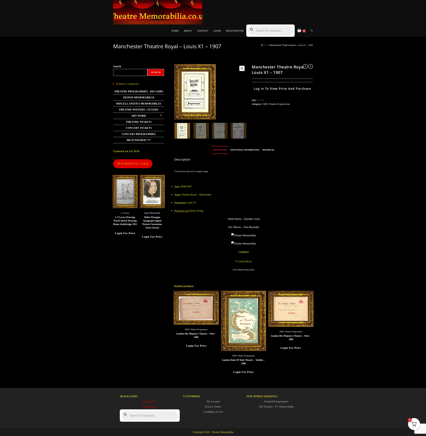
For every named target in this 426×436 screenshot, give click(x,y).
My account (213, 401)
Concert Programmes (139, 134)
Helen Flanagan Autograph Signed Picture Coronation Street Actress (152, 222)
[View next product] (310, 66)
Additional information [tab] (244, 149)
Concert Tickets (139, 127)
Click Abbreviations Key (243, 269)
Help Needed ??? (139, 140)
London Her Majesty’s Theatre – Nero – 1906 (196, 335)
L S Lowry (125, 213)
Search (117, 66)
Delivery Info (149, 406)
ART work (138, 115)
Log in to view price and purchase (282, 89)
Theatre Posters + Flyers (138, 109)
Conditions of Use (213, 411)
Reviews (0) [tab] (268, 149)
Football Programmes (276, 401)
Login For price (196, 345)
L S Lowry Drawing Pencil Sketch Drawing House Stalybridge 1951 (125, 220)
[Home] (262, 45)
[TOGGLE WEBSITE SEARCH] (311, 30)
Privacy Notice (213, 406)
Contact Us (149, 401)
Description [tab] (220, 149)
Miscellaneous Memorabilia (138, 103)
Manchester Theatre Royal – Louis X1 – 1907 (291, 45)
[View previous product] (305, 66)
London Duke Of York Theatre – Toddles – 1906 (243, 362)
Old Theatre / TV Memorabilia (276, 406)
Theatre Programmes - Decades (138, 91)
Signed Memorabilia (138, 97)
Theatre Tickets (139, 121)
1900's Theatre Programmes (276, 104)
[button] (242, 68)
